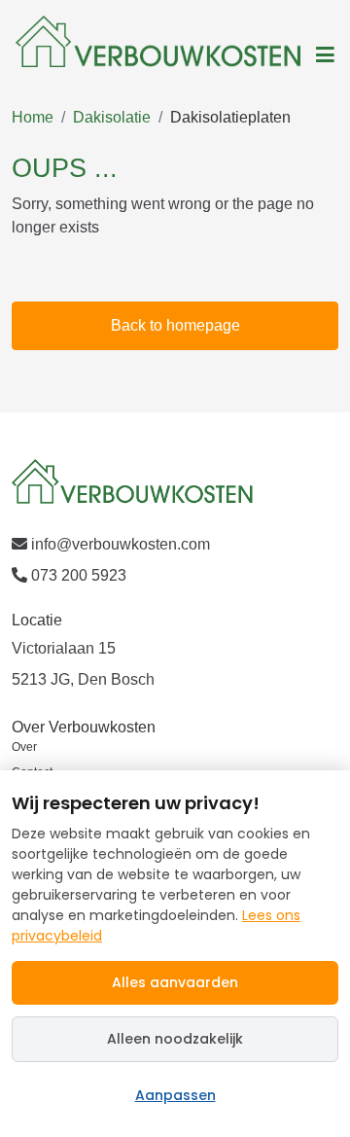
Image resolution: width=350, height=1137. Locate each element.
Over (24, 747)
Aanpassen (175, 1095)
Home (32, 117)
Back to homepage (175, 325)
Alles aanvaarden (175, 982)
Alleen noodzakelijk (175, 1038)
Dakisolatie (112, 117)
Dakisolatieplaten (230, 117)
